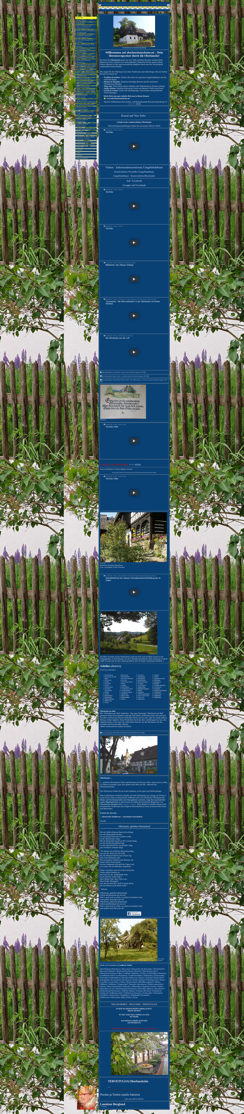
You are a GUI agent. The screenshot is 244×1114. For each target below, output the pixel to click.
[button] (134, 146)
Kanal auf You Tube (134, 115)
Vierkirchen (114, 995)
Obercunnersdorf (143, 695)
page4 (125, 1112)
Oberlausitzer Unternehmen (83, 79)
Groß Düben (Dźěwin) (156, 973)
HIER (138, 104)
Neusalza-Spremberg (108, 689)
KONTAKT (79, 150)
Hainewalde (125, 695)
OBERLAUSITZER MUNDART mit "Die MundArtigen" (86, 31)
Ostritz (107, 694)
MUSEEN (79, 131)
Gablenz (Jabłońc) (131, 973)
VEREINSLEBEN (81, 76)
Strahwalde (147, 993)
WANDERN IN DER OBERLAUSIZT (82, 125)
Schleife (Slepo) (128, 991)
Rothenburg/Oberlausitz (110, 991)
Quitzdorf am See (107, 989)
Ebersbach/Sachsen (108, 973)
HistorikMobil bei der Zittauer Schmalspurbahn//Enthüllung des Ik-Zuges (133, 579)
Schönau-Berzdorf (143, 991)
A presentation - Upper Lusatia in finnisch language (126, 372)
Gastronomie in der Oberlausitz (84, 81)
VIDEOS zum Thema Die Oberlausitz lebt (83, 61)
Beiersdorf (124, 675)
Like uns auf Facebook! (134, 1099)
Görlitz (107, 682)
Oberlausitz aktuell (81, 52)
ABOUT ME (79, 147)
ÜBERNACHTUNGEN (82, 84)
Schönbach (157, 687)
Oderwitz (141, 697)
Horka (141, 978)
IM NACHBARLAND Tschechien (85, 144)
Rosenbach (159, 989)
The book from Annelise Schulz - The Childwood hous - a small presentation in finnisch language (138, 380)
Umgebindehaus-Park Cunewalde (85, 57)
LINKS (78, 152)
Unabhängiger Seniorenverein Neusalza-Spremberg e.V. (84, 36)
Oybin (156, 677)
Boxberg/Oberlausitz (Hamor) (129, 971)
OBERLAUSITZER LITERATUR (85, 90)
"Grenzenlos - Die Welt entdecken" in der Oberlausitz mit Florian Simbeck (133, 302)
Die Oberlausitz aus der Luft (117, 338)
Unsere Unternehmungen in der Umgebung (84, 41)
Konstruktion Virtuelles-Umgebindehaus (134, 172)
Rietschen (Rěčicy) (145, 989)
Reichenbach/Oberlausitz (126, 989)
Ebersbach (108, 680)
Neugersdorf (109, 687)
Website (104, 1106)
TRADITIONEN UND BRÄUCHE (85, 129)
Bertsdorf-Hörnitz (127, 678)
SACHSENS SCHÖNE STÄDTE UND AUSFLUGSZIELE (85, 138)
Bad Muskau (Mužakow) (110, 969)
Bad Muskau (109, 675)
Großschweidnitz (126, 692)
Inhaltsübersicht (80, 23)
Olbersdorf (136, 986)
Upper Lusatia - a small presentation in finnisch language (127, 376)
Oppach (145, 986)
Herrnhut (108, 683)
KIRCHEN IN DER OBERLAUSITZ (81, 96)
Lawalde (103, 982)
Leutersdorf (142, 685)
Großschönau (125, 690)
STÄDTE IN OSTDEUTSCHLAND (86, 141)
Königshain (105, 980)
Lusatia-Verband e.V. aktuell (84, 55)
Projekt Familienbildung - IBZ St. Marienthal (85, 45)
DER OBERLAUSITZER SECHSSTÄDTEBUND (126, 733)
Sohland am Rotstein (132, 993)
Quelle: (103, 821)
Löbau (107, 685)
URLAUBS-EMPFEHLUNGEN (85, 104)
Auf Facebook (134, 180)
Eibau (123, 683)
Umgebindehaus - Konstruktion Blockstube (134, 176)
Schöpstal (104, 993)
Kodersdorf (158, 978)
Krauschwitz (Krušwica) (121, 980)
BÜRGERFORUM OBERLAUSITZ (86, 65)
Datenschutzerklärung (82, 158)
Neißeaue (112, 984)
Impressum (79, 155)
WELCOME (79, 17)
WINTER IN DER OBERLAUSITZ (86, 134)
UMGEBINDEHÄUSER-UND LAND (84, 113)
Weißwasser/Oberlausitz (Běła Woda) (115, 997)
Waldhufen (124, 995)
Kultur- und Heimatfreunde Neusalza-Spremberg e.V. (83, 27)
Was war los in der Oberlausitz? (84, 67)
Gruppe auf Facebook (134, 185)
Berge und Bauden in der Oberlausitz (86, 73)
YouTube (109, 132)
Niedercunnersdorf (155, 984)
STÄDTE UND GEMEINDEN (84, 70)
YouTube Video (112, 427)
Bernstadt (108, 677)
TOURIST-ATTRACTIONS (84, 116)
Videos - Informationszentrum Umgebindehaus (134, 167)
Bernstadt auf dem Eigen (142, 969)
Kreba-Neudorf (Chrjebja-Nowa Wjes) (148, 980)
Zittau (107, 702)
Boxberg (124, 680)
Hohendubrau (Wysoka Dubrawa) (123, 978)
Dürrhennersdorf (127, 682)
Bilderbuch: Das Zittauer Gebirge (119, 265)
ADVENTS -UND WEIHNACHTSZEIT (82, 108)
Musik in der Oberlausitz (83, 87)
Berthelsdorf (125, 677)
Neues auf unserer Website (83, 49)
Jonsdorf (141, 675)
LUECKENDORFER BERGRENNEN (82, 120)
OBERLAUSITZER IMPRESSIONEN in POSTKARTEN (86, 101)
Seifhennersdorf (116, 993)
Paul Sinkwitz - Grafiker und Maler (86, 92)
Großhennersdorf (127, 689)
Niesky (103, 986)
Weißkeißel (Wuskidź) (140, 995)
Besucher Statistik (81, 20)
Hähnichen (148, 975)
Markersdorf (131, 982)
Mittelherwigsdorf (145, 982)
